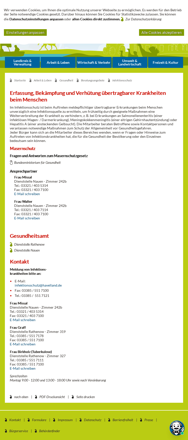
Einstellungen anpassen (25, 32)
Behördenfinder (49, 431)
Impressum (65, 420)
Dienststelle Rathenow (29, 244)
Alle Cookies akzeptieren (161, 32)
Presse (148, 420)
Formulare (39, 420)
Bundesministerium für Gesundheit (37, 162)
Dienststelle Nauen (27, 250)
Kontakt (15, 420)
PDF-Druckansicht (52, 397)
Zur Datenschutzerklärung (143, 19)
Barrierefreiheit (123, 420)
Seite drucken (85, 397)
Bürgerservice (18, 431)
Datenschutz (92, 420)
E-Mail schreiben (27, 194)
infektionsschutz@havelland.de (38, 285)
